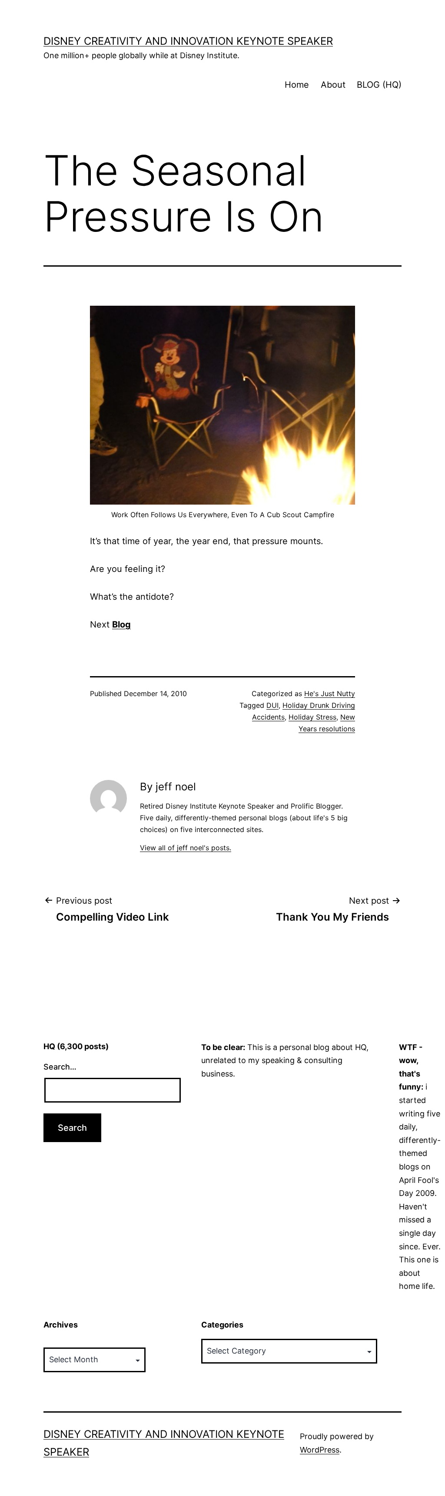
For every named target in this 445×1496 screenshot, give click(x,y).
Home (297, 84)
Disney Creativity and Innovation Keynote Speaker (188, 41)
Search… (59, 1066)
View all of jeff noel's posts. (185, 847)
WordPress (319, 1449)
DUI (272, 705)
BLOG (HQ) (379, 84)
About (333, 84)
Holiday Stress (312, 717)
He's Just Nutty (329, 693)
